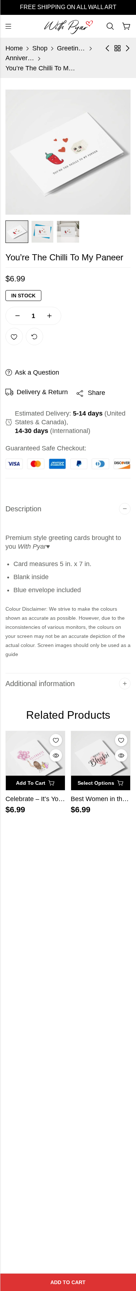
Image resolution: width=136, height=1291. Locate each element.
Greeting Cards (71, 48)
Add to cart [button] (30, 783)
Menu (8, 26)
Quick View (56, 755)
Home (14, 48)
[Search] (110, 26)
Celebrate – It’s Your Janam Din (51, 799)
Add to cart (68, 1282)
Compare (34, 336)
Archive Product (117, 48)
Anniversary (19, 58)
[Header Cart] (126, 26)
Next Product (128, 48)
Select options (96, 783)
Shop (40, 48)
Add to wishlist (14, 336)
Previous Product (107, 48)
